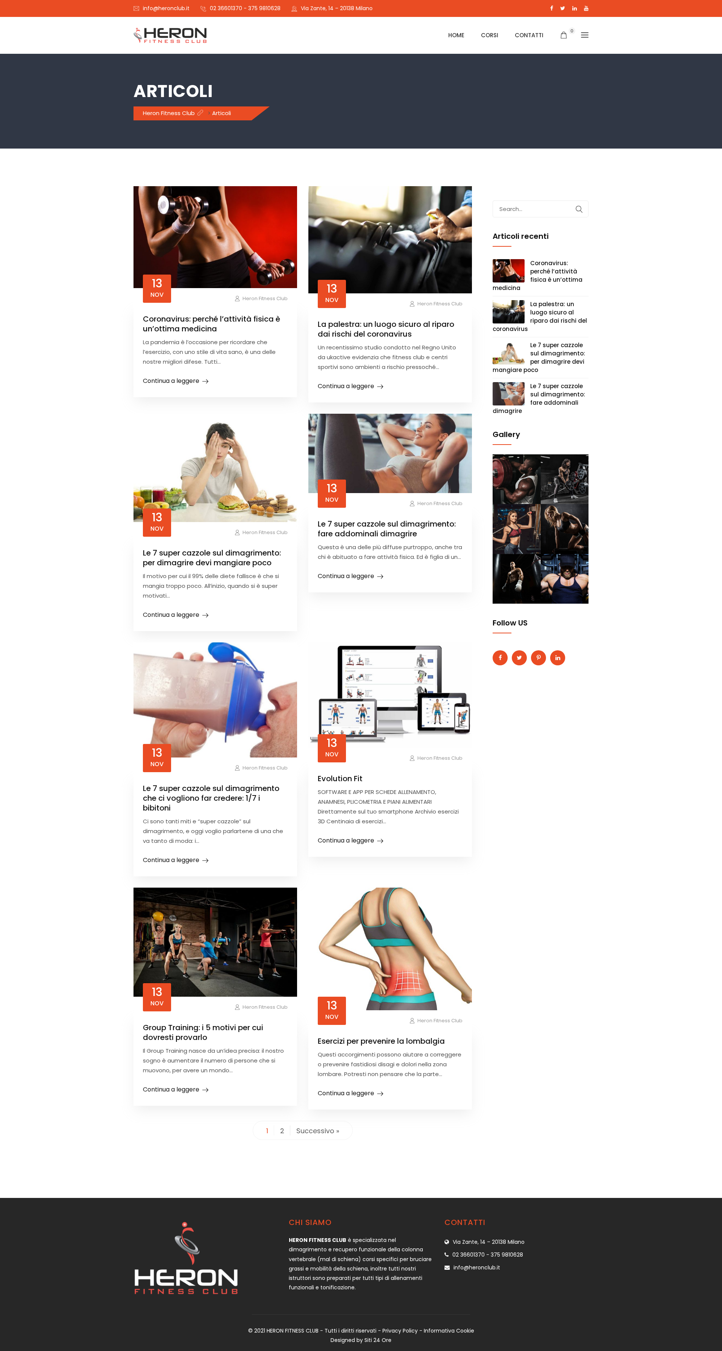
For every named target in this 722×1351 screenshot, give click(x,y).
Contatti (529, 35)
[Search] (579, 209)
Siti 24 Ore (377, 1340)
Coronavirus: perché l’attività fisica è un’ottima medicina (211, 324)
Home (456, 35)
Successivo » (317, 1130)
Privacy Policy (400, 1330)
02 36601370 (226, 8)
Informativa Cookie (449, 1330)
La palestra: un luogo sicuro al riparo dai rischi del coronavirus (386, 329)
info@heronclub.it (166, 8)
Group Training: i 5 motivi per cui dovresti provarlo (203, 1032)
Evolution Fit (340, 778)
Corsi (489, 35)
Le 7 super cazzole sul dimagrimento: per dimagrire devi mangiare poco (212, 558)
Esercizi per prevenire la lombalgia (381, 1041)
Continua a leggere (171, 380)
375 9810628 (264, 8)
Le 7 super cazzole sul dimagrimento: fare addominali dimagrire (387, 529)
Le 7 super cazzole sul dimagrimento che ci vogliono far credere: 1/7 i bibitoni (211, 798)
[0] (563, 35)
